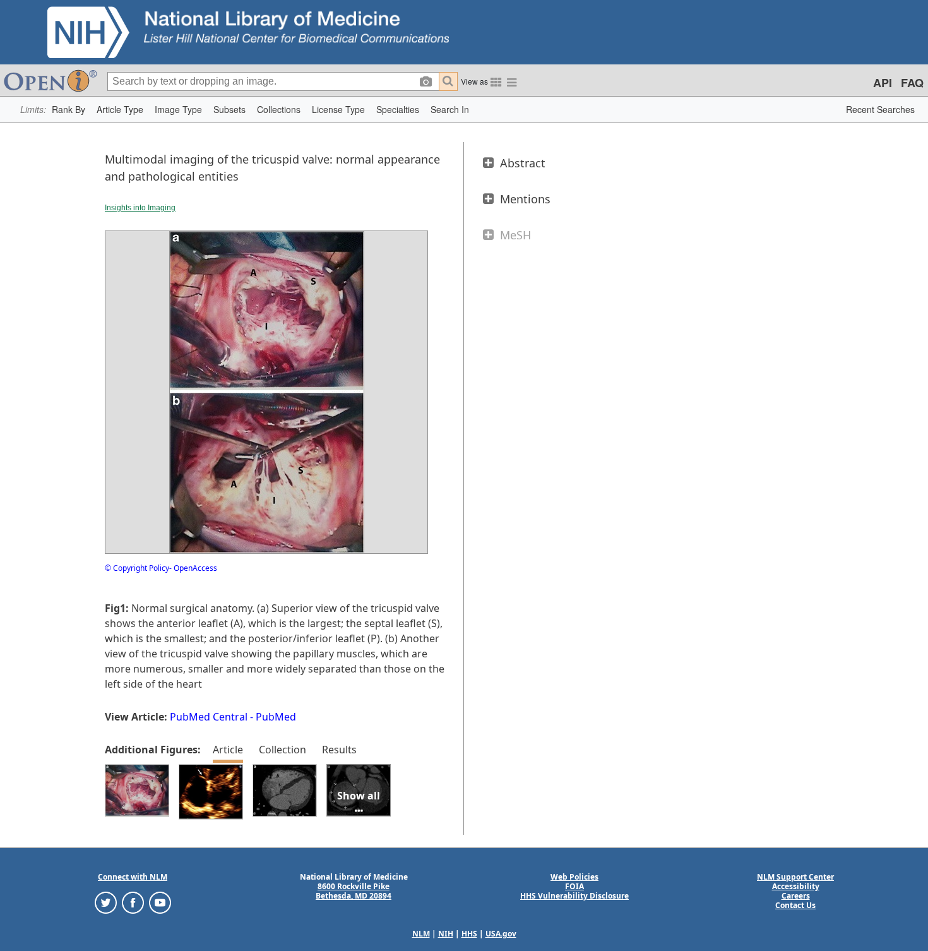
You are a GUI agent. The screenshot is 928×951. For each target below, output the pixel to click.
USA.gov (500, 933)
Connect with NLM (132, 876)
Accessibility (795, 886)
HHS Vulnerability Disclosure (574, 895)
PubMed (276, 717)
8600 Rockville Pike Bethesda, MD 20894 (353, 891)
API (882, 83)
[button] (68, 110)
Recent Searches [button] (880, 109)
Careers (796, 895)
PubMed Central (208, 717)
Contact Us (795, 905)
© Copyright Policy (137, 568)
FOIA (574, 886)
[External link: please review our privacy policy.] (106, 902)
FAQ (912, 83)
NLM (421, 933)
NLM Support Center (795, 876)
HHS (469, 933)
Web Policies (574, 876)
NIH (445, 933)
